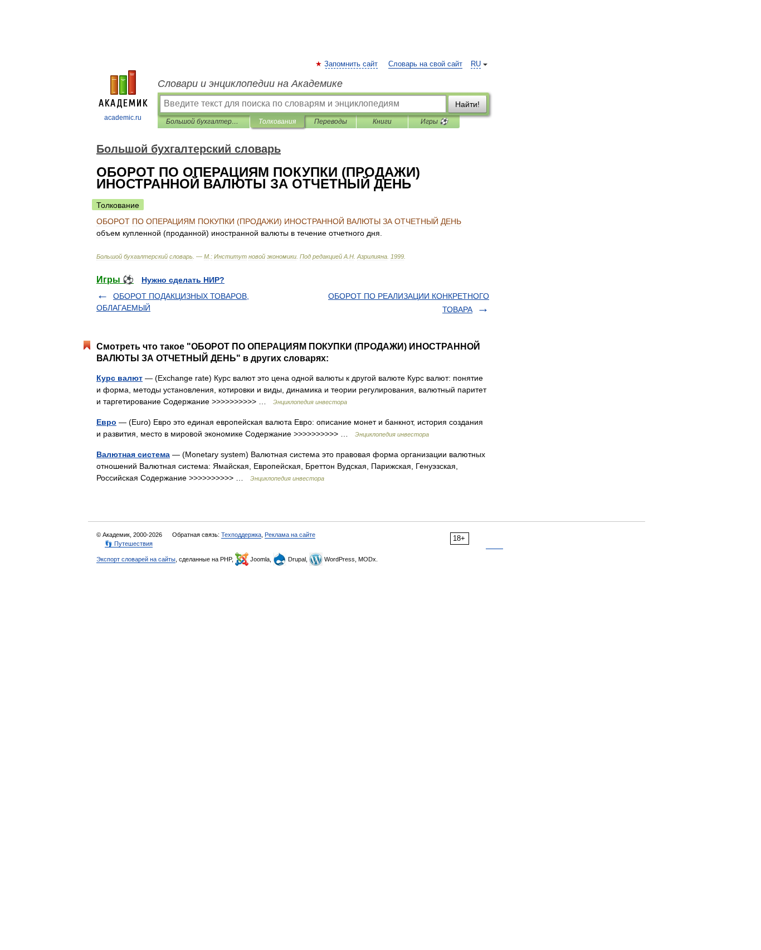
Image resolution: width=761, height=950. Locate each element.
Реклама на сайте (290, 534)
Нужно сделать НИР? (183, 279)
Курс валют (119, 378)
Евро (106, 422)
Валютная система (133, 454)
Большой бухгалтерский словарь (203, 121)
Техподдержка (241, 534)
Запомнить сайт (351, 64)
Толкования (277, 121)
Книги (382, 121)
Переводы (330, 121)
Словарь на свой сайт (425, 64)
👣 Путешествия (129, 543)
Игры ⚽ (434, 121)
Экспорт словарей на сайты (135, 559)
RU (476, 64)
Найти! (467, 104)
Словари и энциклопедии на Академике (250, 83)
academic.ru (123, 118)
